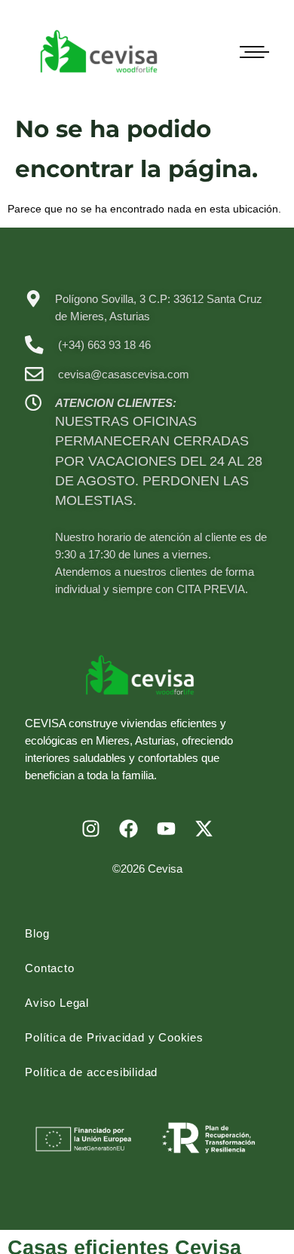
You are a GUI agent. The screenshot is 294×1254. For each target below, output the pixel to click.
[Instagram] (90, 829)
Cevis (162, 868)
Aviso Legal (57, 1002)
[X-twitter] (203, 829)
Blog (37, 933)
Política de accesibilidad (91, 1072)
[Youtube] (166, 829)
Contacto (49, 968)
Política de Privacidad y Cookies (114, 1037)
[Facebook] (128, 829)
